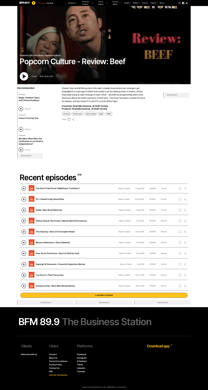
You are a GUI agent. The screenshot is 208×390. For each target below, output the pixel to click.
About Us (53, 358)
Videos (153, 3)
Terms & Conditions (58, 361)
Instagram (82, 358)
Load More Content (104, 295)
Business (71, 3)
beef (101, 114)
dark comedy (91, 114)
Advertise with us (29, 354)
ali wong (66, 114)
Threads (81, 371)
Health (126, 3)
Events (144, 3)
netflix (108, 114)
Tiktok (80, 364)
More (162, 3)
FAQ (51, 371)
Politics (135, 3)
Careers (53, 354)
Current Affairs (115, 3)
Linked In (81, 368)
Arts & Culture (101, 3)
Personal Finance (85, 3)
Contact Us (54, 368)
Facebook (81, 354)
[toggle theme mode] (183, 3)
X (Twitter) (82, 361)
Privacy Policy (55, 364)
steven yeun (77, 114)
